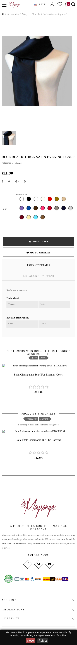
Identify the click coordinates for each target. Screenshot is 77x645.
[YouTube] (49, 564)
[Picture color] (22, 200)
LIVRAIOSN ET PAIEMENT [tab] (38, 276)
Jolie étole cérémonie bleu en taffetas (38, 439)
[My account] (51, 4)
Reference (6, 162)
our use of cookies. (57, 635)
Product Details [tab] (38, 265)
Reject (42, 640)
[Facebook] (27, 564)
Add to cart (40, 241)
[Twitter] (38, 564)
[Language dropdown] (36, 4)
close (30, 640)
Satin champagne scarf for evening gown (38, 374)
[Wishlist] (59, 4)
